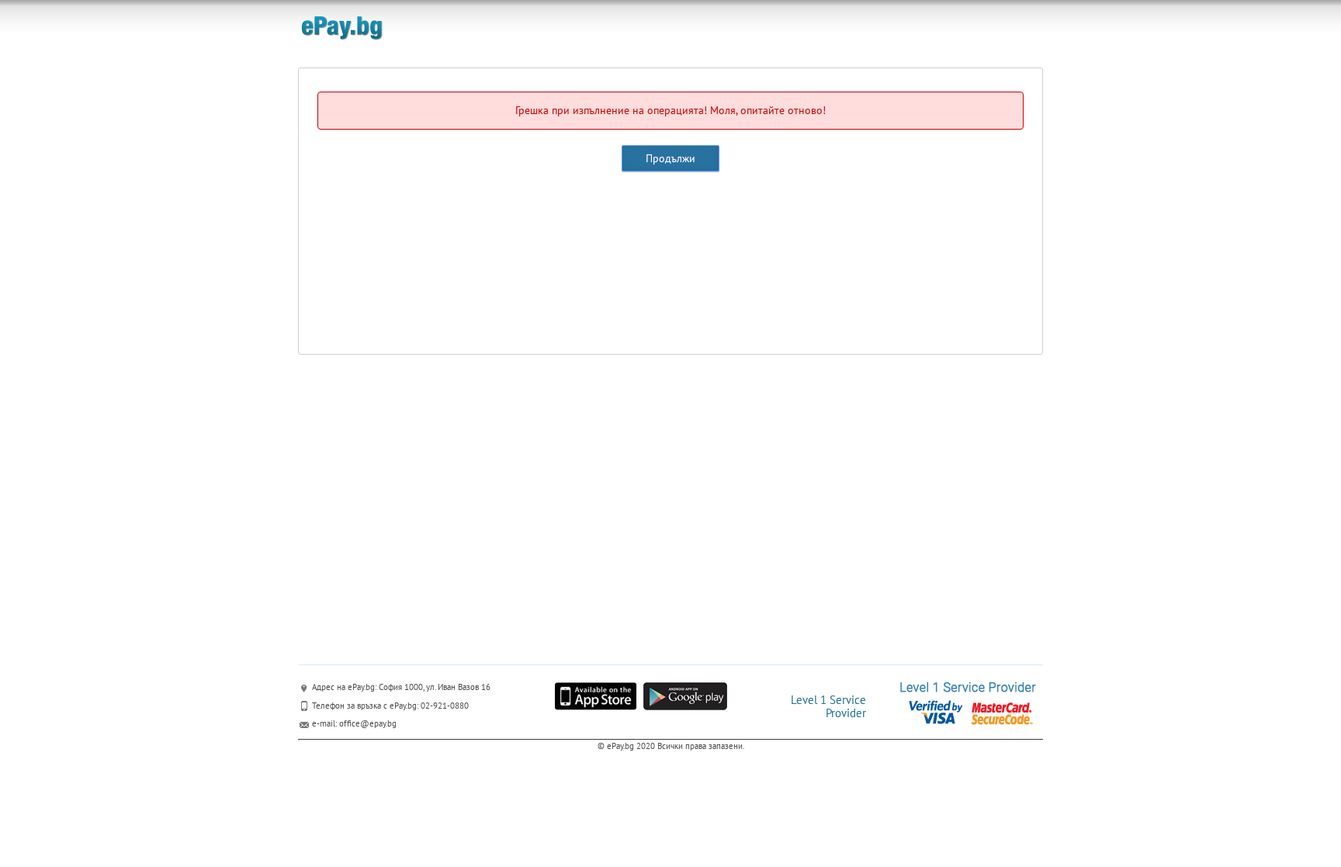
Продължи (670, 158)
